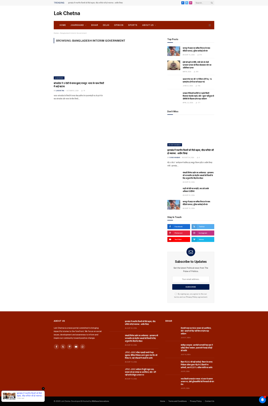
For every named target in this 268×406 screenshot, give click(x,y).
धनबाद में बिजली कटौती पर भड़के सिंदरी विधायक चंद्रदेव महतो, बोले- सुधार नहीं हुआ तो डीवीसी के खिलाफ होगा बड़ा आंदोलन (198, 96)
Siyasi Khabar (174, 157)
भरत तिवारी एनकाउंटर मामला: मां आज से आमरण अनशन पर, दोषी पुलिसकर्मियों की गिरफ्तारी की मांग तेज (197, 381)
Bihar (94, 25)
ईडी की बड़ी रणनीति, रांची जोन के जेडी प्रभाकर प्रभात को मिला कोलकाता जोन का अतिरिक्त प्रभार (197, 65)
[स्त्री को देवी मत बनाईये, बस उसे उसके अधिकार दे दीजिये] (173, 191)
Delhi (106, 25)
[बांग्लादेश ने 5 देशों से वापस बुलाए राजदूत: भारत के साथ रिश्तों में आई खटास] (79, 64)
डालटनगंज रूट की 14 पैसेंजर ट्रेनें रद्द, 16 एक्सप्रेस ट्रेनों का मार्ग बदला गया (197, 80)
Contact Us (209, 401)
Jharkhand (77, 25)
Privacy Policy (192, 297)
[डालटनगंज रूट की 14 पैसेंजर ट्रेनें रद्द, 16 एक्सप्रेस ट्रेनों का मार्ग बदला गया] (173, 82)
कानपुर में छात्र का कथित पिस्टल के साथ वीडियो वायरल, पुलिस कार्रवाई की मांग (196, 49)
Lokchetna (60, 90)
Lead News (59, 78)
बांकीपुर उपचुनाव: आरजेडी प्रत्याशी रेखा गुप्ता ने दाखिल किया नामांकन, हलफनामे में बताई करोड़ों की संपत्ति (197, 348)
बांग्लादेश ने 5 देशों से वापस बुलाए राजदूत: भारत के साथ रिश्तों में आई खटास (79, 85)
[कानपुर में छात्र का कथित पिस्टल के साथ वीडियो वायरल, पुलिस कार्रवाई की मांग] (173, 51)
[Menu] (210, 25)
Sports (132, 25)
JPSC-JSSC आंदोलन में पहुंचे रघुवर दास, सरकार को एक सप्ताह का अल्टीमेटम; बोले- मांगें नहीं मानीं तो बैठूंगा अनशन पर (140, 372)
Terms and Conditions (177, 401)
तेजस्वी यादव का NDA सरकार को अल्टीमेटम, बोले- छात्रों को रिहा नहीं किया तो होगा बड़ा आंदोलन (196, 331)
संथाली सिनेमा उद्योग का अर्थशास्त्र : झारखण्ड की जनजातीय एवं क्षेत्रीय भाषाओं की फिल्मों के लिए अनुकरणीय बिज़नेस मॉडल (99, 3)
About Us (148, 25)
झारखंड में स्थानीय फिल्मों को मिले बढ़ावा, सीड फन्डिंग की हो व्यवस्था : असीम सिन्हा (190, 152)
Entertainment (174, 145)
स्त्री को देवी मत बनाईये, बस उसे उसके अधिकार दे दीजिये (196, 189)
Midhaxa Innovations (100, 401)
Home (63, 25)
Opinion (118, 25)
